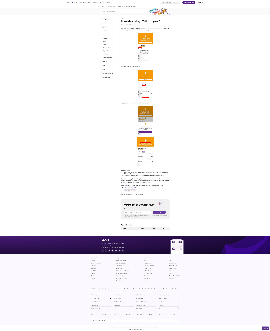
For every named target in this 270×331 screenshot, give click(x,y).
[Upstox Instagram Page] (119, 250)
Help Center (101, 6)
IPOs (107, 6)
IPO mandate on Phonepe (130, 189)
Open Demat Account (189, 2)
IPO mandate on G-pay (130, 187)
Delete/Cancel (112, 6)
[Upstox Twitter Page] (106, 250)
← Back (122, 18)
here (146, 179)
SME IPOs (105, 41)
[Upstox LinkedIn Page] (112, 250)
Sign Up (159, 212)
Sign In (199, 2)
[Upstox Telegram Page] (109, 250)
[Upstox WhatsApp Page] (123, 250)
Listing (104, 44)
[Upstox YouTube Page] (116, 250)
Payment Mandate (107, 50)
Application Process (107, 57)
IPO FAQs (105, 38)
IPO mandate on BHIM (129, 190)
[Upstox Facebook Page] (102, 250)
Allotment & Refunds (107, 47)
